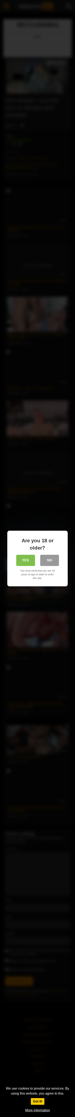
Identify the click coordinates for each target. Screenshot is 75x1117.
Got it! (37, 1101)
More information (37, 1110)
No (49, 560)
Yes (25, 560)
